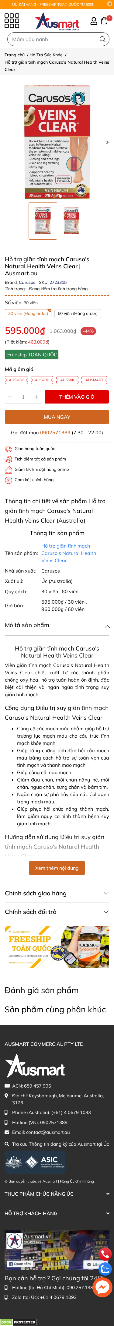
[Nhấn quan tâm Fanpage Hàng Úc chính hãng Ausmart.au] (57, 1249)
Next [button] (107, 142)
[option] (43, 221)
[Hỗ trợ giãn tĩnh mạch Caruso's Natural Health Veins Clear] (57, 142)
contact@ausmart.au (48, 1132)
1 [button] (54, 196)
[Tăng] (37, 397)
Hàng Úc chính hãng (77, 1181)
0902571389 (55, 432)
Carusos (27, 282)
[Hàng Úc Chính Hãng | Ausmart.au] (57, 21)
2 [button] (60, 196)
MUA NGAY (57, 417)
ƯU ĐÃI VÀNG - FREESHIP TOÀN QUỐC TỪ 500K (53, 4)
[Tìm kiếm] (103, 39)
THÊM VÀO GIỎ (76, 397)
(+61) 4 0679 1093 (71, 1112)
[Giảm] (10, 397)
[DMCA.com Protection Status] (18, 1322)
